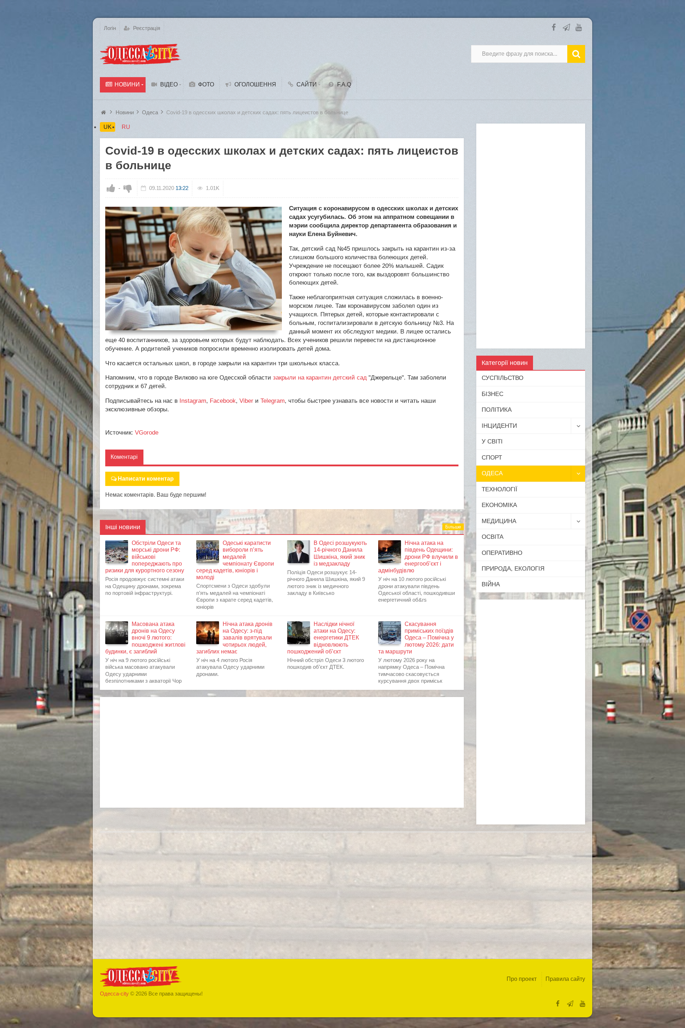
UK (107, 127)
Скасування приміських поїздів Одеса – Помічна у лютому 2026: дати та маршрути (416, 638)
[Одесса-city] (141, 54)
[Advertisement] (281, 752)
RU (126, 127)
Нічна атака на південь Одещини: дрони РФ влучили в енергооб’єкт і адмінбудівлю (418, 556)
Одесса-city (114, 994)
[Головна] (104, 112)
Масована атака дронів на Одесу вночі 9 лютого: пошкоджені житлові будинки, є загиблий (145, 638)
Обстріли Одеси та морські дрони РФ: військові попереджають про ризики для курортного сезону (144, 556)
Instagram (192, 400)
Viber (246, 400)
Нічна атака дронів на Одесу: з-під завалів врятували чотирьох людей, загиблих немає (234, 638)
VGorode (146, 432)
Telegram (272, 400)
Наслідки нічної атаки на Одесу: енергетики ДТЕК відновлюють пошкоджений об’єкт (323, 638)
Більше (453, 527)
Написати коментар (146, 479)
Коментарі (124, 457)
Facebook (223, 400)
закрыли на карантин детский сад (320, 377)
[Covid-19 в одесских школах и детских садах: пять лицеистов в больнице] (193, 269)
